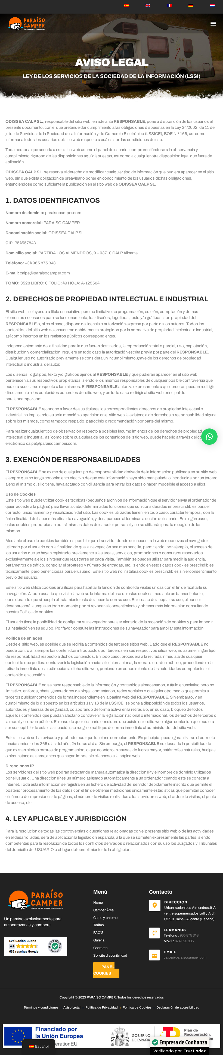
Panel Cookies (103, 970)
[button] (213, 23)
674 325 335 (184, 941)
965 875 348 (189, 935)
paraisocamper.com (63, 213)
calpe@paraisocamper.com (45, 273)
